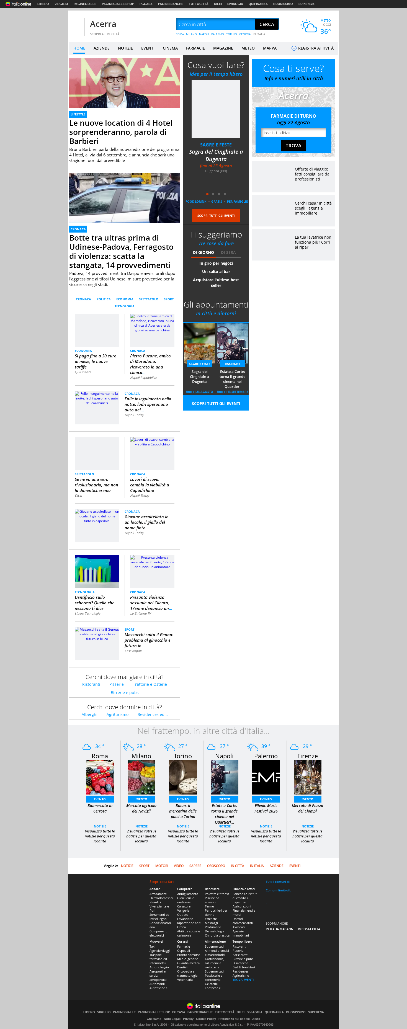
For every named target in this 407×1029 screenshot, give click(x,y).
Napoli (224, 756)
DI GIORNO (203, 252)
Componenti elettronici (159, 933)
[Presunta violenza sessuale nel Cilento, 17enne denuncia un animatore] (152, 561)
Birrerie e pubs (125, 692)
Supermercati (214, 946)
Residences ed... (153, 714)
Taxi (152, 946)
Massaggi (211, 923)
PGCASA (146, 4)
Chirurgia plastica (217, 935)
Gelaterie (211, 984)
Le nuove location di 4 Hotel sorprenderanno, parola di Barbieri (120, 131)
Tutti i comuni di (278, 882)
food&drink (196, 201)
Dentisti (182, 967)
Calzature (183, 906)
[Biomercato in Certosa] (100, 777)
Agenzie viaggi (160, 950)
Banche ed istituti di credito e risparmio (245, 898)
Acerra (103, 23)
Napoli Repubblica (143, 377)
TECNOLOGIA (125, 306)
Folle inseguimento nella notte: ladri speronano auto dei (148, 404)
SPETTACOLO (148, 299)
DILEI (218, 4)
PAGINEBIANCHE (170, 4)
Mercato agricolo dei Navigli (141, 808)
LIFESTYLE (78, 114)
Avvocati (239, 927)
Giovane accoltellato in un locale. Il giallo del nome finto (147, 522)
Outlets (182, 914)
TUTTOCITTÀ (198, 4)
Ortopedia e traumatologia (187, 973)
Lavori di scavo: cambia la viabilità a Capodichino (149, 484)
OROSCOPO (216, 865)
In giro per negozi (216, 263)
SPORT (169, 299)
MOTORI (161, 865)
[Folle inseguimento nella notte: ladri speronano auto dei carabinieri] (97, 398)
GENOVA (245, 34)
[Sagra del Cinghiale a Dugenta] (216, 109)
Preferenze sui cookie (234, 1018)
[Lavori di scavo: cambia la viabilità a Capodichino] (152, 441)
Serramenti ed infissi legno (159, 916)
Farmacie (183, 946)
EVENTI (147, 48)
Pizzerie (116, 684)
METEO (248, 48)
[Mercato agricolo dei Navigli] (141, 777)
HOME (79, 48)
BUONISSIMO (283, 4)
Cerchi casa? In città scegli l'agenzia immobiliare (313, 208)
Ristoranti (91, 684)
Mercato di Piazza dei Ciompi (307, 808)
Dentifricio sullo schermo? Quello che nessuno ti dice (94, 602)
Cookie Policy (206, 1018)
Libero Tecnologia (87, 613)
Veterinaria (185, 980)
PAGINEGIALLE (85, 4)
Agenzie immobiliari (241, 933)
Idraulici (155, 902)
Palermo (266, 756)
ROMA (180, 34)
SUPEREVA (306, 4)
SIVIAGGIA (235, 4)
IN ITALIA (259, 34)
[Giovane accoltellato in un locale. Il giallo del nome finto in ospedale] (97, 516)
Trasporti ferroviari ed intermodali (158, 959)
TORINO (231, 34)
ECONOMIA (124, 299)
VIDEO (179, 865)
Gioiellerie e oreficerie (185, 900)
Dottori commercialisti (243, 921)
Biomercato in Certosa (99, 808)
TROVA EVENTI (243, 980)
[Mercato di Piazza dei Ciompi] (307, 777)
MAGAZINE (223, 48)
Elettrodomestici (161, 898)
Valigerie (183, 910)
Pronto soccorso (188, 955)
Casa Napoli (133, 651)
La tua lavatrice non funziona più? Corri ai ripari (313, 242)
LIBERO (43, 4)
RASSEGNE (232, 364)
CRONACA (78, 229)
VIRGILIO (61, 4)
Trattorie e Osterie (150, 684)
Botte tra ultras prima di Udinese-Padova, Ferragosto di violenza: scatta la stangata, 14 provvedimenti (121, 251)
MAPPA (270, 48)
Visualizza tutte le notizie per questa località (100, 836)
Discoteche (240, 963)
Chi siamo (154, 1018)
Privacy (188, 1018)
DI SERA (228, 252)
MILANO (191, 34)
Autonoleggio (159, 967)
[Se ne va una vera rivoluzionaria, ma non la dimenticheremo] (97, 451)
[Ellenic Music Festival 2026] (266, 777)
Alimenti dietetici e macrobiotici (217, 952)
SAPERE (195, 865)
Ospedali (183, 950)
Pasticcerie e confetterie (213, 977)
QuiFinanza (83, 372)
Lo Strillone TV (140, 613)
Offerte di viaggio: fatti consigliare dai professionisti (313, 174)
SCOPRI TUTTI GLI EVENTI (216, 215)
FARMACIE (195, 48)
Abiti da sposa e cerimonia (188, 933)
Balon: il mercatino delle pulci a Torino (183, 811)
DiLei (78, 495)
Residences (240, 971)
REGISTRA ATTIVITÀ (315, 48)
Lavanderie (185, 919)
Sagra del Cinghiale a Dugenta (216, 155)
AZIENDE (102, 48)
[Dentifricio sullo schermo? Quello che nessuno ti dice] (97, 571)
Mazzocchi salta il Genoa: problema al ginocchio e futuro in (149, 640)
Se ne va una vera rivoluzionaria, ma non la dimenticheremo (96, 484)
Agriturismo (117, 714)
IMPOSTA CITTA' (309, 929)
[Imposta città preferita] (76, 24)
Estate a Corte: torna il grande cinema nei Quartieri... (224, 814)
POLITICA (104, 299)
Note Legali (172, 1018)
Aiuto (256, 1018)
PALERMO (217, 34)
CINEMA (170, 48)
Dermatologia (214, 931)
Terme (209, 906)
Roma (100, 756)
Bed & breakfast (244, 967)
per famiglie (237, 201)
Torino (183, 756)
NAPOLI (204, 34)
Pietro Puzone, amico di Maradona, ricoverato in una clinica (150, 364)
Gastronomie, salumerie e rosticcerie (214, 963)
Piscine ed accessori (212, 900)
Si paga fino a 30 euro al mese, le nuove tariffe (96, 361)
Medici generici (188, 959)
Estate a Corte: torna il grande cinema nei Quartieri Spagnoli (232, 379)
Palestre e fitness (217, 894)
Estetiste (211, 919)
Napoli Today (134, 415)
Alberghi (89, 714)
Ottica (181, 927)
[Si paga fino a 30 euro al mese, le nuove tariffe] (97, 329)
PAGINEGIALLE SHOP (118, 4)
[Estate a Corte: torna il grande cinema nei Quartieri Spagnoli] (224, 777)
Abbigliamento (187, 894)
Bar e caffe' (240, 955)
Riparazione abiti (189, 923)
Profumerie (213, 927)
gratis (216, 201)
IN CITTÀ (237, 865)
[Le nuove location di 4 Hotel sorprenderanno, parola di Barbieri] (124, 89)
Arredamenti (158, 894)
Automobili (158, 984)
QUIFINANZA (258, 4)
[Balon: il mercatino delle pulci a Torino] (183, 777)
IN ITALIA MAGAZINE (280, 929)
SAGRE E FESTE (216, 145)
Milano (141, 756)
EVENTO (100, 799)
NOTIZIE (125, 48)
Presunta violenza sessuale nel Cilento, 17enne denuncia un (151, 602)
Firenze (307, 756)
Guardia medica (188, 963)
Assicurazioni (242, 906)
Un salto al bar (216, 271)
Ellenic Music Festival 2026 (266, 808)
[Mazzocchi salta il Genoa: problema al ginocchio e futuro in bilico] (97, 633)
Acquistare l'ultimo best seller (216, 282)
